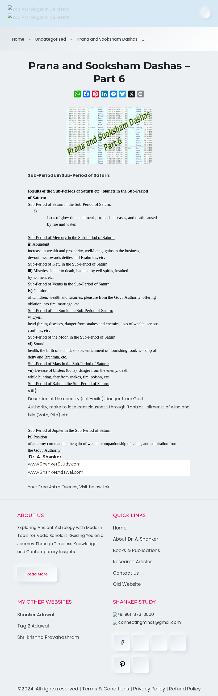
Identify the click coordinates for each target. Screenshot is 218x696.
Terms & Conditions (105, 688)
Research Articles (133, 561)
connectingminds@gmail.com (149, 622)
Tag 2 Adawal (33, 626)
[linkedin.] (159, 643)
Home (18, 39)
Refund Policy (185, 688)
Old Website (127, 584)
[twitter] (141, 643)
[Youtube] (141, 665)
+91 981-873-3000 (135, 614)
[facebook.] (122, 643)
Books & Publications (136, 550)
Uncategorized (50, 39)
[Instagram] (178, 643)
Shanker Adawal (35, 615)
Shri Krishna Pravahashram (48, 637)
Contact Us (126, 573)
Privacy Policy (149, 688)
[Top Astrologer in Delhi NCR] (56, 13)
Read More (37, 574)
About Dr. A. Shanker (135, 539)
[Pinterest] (122, 665)
